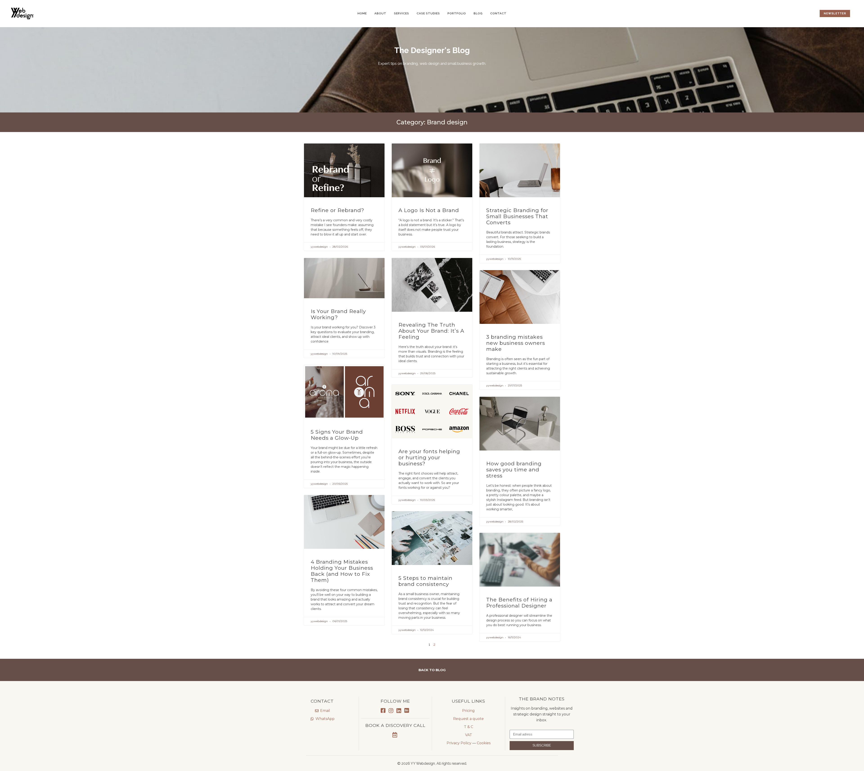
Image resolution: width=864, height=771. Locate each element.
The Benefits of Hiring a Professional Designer (519, 602)
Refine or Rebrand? (337, 210)
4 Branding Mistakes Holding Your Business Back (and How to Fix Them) (342, 571)
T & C (468, 727)
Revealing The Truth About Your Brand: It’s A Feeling (431, 331)
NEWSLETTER (835, 13)
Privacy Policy (459, 743)
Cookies (483, 743)
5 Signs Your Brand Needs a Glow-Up (337, 435)
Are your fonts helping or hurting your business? (429, 457)
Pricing (468, 710)
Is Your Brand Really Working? (338, 314)
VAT (468, 735)
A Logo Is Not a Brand (428, 210)
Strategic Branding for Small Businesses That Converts (517, 216)
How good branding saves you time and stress (514, 469)
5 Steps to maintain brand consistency (425, 581)
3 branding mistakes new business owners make (515, 343)
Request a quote (468, 719)
